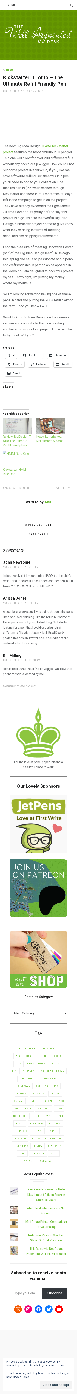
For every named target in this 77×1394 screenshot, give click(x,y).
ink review (38, 1093)
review (38, 1146)
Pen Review (36, 1123)
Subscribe (54, 1293)
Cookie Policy (21, 1377)
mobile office (22, 1108)
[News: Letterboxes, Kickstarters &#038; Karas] (50, 426)
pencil (20, 1123)
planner (52, 1131)
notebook (19, 1116)
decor (57, 1056)
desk (18, 1063)
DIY (14, 1071)
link (32, 1101)
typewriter (37, 1153)
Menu (11, 5)
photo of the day (30, 1131)
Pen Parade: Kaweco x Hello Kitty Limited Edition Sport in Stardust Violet (46, 1195)
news (10, 70)
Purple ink (21, 1146)
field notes (27, 1078)
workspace (46, 1161)
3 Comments (35, 91)
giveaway (24, 1086)
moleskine (43, 1108)
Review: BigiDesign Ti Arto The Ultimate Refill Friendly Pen (17, 441)
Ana (47, 502)
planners (20, 1138)
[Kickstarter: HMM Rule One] (17, 459)
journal (18, 1101)
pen (26, 487)
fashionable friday (52, 1071)
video (53, 1153)
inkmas (21, 1093)
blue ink (42, 1056)
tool (22, 1153)
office (36, 1116)
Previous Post (39, 525)
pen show (55, 1123)
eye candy (28, 1071)
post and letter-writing (47, 1138)
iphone (55, 1093)
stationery (55, 1146)
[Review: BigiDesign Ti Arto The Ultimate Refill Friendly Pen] (17, 426)
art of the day (28, 1048)
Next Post (37, 533)
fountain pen (48, 1078)
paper (49, 1116)
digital (56, 1063)
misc (61, 1101)
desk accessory (36, 1063)
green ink (42, 1086)
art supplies (50, 1048)
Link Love (46, 1101)
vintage (29, 1161)
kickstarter (13, 487)
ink (56, 1086)
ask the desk (23, 1056)
